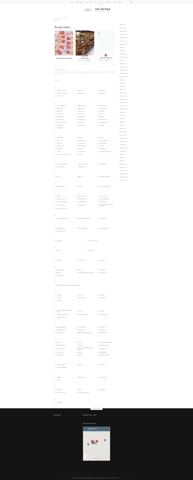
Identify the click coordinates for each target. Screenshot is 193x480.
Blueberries (81, 122)
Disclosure (118, 477)
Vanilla (59, 377)
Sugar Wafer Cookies (104, 355)
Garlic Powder (103, 196)
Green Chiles (60, 205)
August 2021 (123, 151)
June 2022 (122, 118)
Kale (58, 250)
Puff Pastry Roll (103, 314)
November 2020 (124, 177)
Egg (58, 176)
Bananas (59, 111)
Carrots (80, 137)
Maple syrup (60, 270)
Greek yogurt (102, 201)
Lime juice (102, 260)
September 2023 (124, 76)
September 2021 (124, 148)
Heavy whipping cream (62, 218)
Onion (59, 297)
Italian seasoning (82, 228)
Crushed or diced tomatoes (63, 154)
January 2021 (123, 170)
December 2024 (124, 57)
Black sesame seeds (62, 122)
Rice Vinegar (102, 329)
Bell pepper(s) (60, 116)
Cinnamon (60, 148)
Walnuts (59, 389)
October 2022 (123, 106)
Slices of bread (61, 348)
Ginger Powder (61, 198)
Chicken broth (103, 143)
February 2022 (123, 131)
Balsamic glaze (103, 108)
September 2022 (124, 109)
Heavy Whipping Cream (84, 218)
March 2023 (123, 89)
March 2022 (123, 128)
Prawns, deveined (82, 314)
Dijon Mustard (103, 164)
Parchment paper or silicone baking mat (64, 311)
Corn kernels (81, 151)
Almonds (80, 90)
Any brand (102, 90)
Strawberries (60, 355)
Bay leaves (60, 114)
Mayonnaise (102, 270)
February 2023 (123, 93)
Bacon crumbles (61, 105)
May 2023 (122, 83)
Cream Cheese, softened (105, 151)
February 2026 (123, 31)
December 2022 (124, 99)
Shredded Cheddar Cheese (105, 342)
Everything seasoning (104, 176)
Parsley (80, 311)
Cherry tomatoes (103, 140)
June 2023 (122, 80)
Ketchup (91, 250)
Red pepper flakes (61, 329)
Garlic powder (82, 196)
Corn (59, 151)
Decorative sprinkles (62, 164)
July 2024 (122, 60)
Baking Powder (103, 105)
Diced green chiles (83, 164)
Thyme (80, 364)
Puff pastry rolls (61, 317)
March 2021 (123, 164)
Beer (101, 114)
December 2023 (124, 70)
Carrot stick (60, 137)
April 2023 (122, 86)
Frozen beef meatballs (104, 186)
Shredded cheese (61, 345)
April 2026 (122, 24)
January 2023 (123, 96)
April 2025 (122, 50)
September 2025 (124, 44)
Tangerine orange (61, 364)
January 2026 (123, 34)
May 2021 (122, 157)
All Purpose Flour (61, 90)
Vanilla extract (81, 377)
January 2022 (123, 135)
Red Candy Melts (82, 327)
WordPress (114, 477)
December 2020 (124, 174)
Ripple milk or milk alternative (85, 332)
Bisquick (101, 116)
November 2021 (124, 141)
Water (80, 389)
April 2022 (122, 125)
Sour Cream (60, 352)
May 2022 (122, 122)
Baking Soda (81, 108)
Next (114, 64)
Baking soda (60, 108)
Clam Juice (81, 148)
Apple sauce (81, 93)
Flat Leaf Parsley (61, 186)
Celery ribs (60, 140)
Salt (79, 342)
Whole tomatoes (61, 392)
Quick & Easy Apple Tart (106, 57)
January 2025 (123, 54)
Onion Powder (82, 297)
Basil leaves (81, 111)
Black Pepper (103, 119)
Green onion (81, 205)
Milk (58, 272)
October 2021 (123, 144)
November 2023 (124, 73)
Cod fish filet (102, 148)
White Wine (102, 389)
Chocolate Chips (82, 146)
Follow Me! (97, 408)
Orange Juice (102, 297)
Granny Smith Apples (62, 201)
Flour (80, 186)
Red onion (102, 327)
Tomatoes (102, 364)
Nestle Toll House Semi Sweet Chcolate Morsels (68, 285)
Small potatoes (103, 348)
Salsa (58, 342)
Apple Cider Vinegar (62, 93)
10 (90, 64)
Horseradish (102, 218)
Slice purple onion (103, 345)
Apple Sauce (102, 93)
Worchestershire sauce (84, 392)
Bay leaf (101, 111)
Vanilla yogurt (103, 377)
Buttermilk (60, 127)
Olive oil (80, 295)
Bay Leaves (81, 114)
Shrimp (80, 345)
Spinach (80, 352)
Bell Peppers (81, 116)
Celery (101, 137)
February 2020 (123, 180)
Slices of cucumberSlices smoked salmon (85, 348)
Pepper (101, 311)
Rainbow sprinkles (61, 327)
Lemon (59, 260)
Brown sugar (60, 125)
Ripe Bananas (60, 332)
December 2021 (124, 138)
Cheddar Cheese (82, 140)
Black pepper (81, 119)
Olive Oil (102, 295)
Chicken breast (82, 143)
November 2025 (124, 37)
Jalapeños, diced (93, 240)
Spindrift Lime (103, 352)
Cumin (80, 154)
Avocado (59, 95)
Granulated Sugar (82, 201)
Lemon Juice (81, 260)
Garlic (59, 196)
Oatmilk (59, 295)
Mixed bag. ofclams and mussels (86, 272)
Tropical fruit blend (61, 367)
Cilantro (101, 146)
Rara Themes (105, 477)
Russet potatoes (103, 332)
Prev (56, 64)
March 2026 (123, 28)
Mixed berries (103, 272)
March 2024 (123, 63)
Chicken (59, 143)
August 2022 (123, 112)
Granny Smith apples (104, 198)
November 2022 (124, 102)
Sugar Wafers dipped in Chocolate (64, 58)
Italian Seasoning (103, 228)
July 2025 (122, 47)
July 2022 (122, 115)
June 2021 (122, 154)
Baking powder (82, 105)
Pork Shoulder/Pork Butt (63, 314)
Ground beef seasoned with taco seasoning (106, 205)
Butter (101, 125)
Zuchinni (59, 402)
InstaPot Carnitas (85, 58)
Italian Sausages (61, 228)
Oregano (59, 300)
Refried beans (81, 329)
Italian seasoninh (61, 231)
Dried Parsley (60, 166)
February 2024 (123, 67)
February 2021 (123, 167)
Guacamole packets (62, 208)
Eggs (80, 176)
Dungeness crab (82, 166)
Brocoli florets (103, 122)
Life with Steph (102, 8)
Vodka (59, 380)
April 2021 (122, 161)
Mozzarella (60, 275)
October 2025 (123, 41)
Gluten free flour (82, 198)
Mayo (80, 270)
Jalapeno (59, 240)
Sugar (80, 355)
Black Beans (60, 119)
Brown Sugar (81, 125)
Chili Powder (60, 146)
